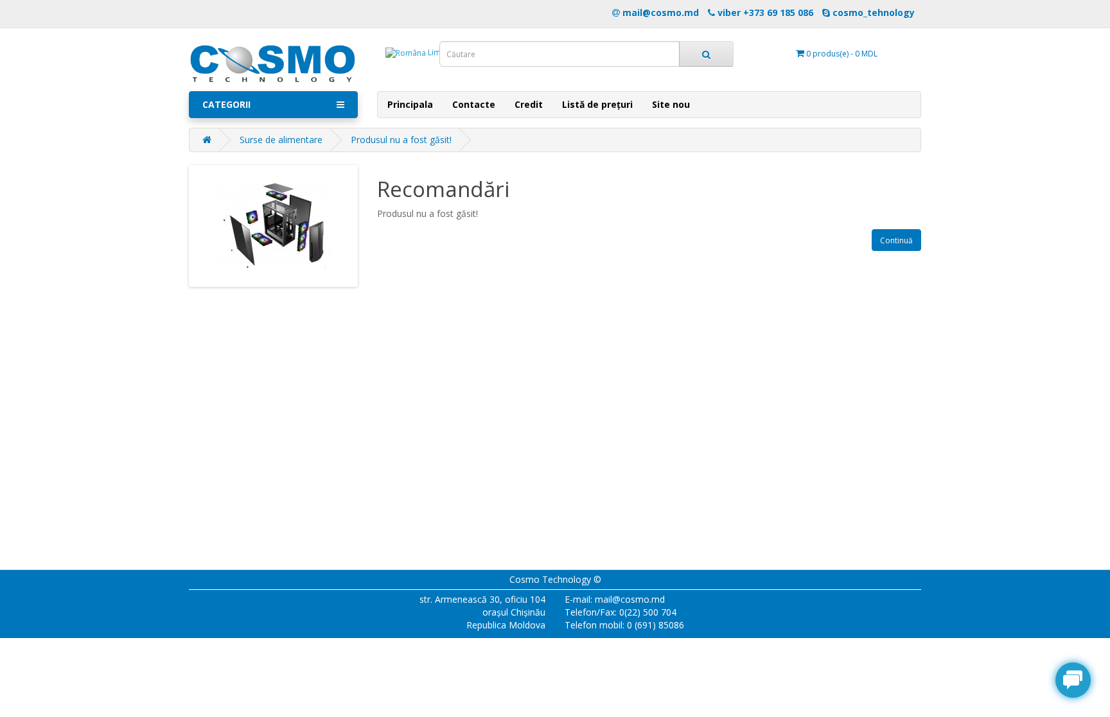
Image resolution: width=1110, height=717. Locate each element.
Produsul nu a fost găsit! (401, 140)
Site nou (671, 104)
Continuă (896, 240)
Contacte (473, 104)
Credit (529, 104)
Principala (410, 104)
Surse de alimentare (281, 140)
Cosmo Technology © (555, 579)
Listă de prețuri (597, 104)
